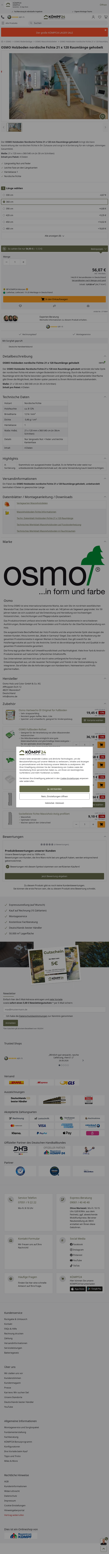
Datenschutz (49, 803)
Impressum (59, 803)
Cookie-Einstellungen (69, 778)
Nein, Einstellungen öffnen (54, 796)
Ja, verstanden (54, 788)
